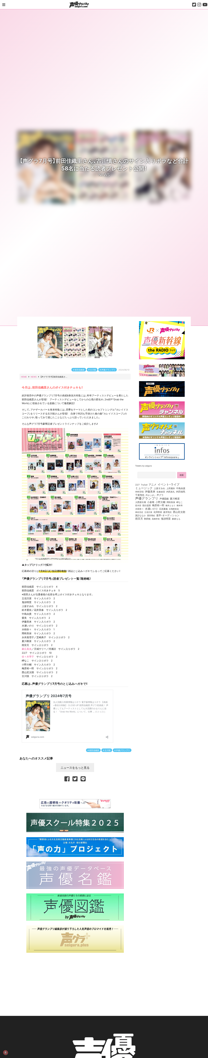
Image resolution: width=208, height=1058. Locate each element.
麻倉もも (176, 518)
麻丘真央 (27, 649)
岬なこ (179, 502)
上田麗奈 (170, 488)
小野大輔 (160, 502)
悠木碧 (138, 505)
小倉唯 (150, 501)
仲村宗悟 (139, 491)
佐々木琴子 (28, 656)
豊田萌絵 (151, 515)
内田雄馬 (180, 491)
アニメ (152, 484)
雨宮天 (139, 518)
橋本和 (180, 505)
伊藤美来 (150, 491)
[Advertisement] (75, 790)
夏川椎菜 (175, 498)
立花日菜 (148, 511)
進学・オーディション (167, 515)
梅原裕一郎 (158, 505)
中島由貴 (180, 488)
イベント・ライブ (168, 484)
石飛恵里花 (174, 508)
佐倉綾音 (161, 491)
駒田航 (147, 518)
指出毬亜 (146, 505)
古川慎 (93, 369)
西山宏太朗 (179, 511)
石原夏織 (163, 508)
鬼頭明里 (166, 518)
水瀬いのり (151, 508)
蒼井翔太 (167, 512)
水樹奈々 (139, 508)
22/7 (137, 484)
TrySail (144, 484)
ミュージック (144, 487)
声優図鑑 (164, 498)
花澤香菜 (157, 511)
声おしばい (150, 494)
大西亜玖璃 (140, 502)
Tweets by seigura (143, 465)
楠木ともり (170, 505)
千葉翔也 (139, 494)
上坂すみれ (159, 488)
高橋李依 (156, 518)
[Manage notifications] (5, 1052)
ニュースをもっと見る (75, 767)
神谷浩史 (139, 512)
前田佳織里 (80, 369)
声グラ (160, 494)
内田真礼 (170, 491)
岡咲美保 (171, 502)
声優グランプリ (108, 369)
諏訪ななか (140, 515)
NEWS (104, 174)
